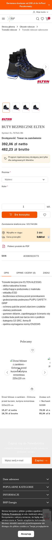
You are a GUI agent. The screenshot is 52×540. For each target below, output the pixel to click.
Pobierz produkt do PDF (18, 246)
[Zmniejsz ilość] (4, 207)
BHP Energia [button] (10, 502)
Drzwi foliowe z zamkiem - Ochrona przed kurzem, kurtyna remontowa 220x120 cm (18, 401)
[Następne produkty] (44, 372)
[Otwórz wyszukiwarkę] (37, 18)
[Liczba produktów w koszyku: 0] (47, 18)
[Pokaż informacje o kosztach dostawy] (48, 237)
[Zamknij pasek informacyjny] (49, 4)
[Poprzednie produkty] (7, 372)
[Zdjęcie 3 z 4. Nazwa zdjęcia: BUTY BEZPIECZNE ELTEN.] (26, 107)
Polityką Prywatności (11, 514)
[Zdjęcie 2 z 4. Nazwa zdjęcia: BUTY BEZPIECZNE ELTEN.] (16, 107)
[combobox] (25, 180)
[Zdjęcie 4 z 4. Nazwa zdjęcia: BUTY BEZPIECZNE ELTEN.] (35, 107)
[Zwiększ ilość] (43, 207)
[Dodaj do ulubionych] (44, 215)
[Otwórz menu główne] (3, 18)
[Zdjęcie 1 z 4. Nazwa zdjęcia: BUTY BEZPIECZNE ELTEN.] (6, 107)
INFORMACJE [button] (11, 494)
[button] (46, 67)
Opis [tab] (6, 273)
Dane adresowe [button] (11, 479)
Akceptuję (26, 534)
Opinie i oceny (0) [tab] (26, 273)
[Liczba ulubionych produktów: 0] (42, 18)
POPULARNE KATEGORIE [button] (18, 486)
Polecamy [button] (26, 341)
